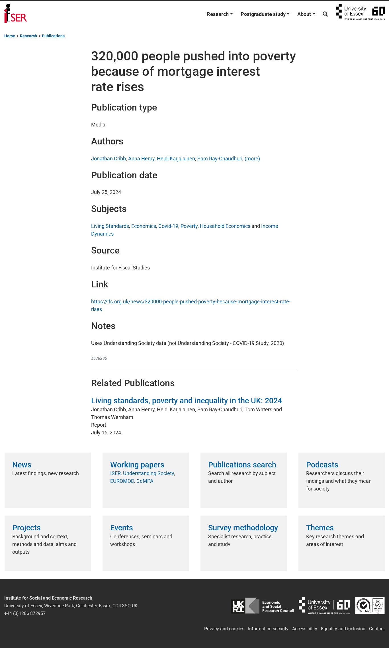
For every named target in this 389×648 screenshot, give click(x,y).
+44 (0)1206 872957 (25, 613)
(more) (252, 159)
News (21, 464)
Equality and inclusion (343, 628)
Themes (320, 527)
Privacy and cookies (224, 628)
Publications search (242, 464)
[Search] (325, 14)
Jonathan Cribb (108, 159)
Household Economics (225, 226)
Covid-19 (168, 226)
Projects (26, 527)
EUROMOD (122, 481)
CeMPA (144, 481)
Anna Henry (141, 159)
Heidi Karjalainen (176, 159)
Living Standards (110, 226)
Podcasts (322, 464)
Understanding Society (148, 473)
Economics (143, 226)
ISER (115, 473)
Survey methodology (243, 527)
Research (218, 14)
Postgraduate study (263, 14)
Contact (377, 628)
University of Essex (360, 14)
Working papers (137, 464)
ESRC (262, 605)
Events (121, 527)
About (304, 14)
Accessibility (304, 628)
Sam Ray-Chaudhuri (219, 159)
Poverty (189, 226)
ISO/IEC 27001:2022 (370, 605)
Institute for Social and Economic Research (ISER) (15, 14)
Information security (268, 628)
